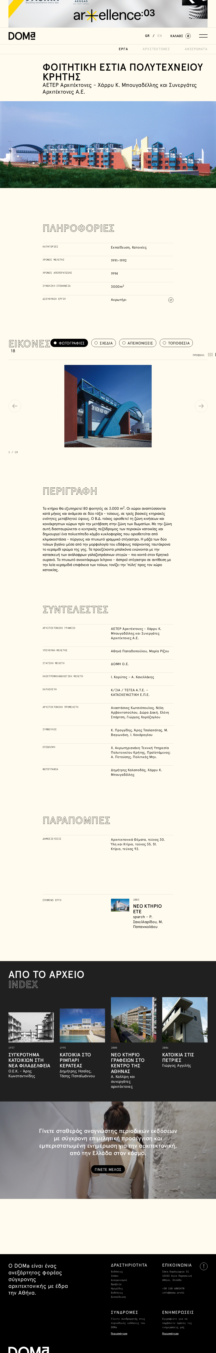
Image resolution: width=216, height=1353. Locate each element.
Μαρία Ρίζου (159, 651)
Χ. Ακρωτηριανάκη (125, 748)
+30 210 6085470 (173, 1288)
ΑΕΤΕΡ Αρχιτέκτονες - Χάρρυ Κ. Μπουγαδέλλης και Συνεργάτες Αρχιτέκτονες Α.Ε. (136, 633)
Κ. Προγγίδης (121, 730)
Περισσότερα (119, 1334)
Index (114, 1276)
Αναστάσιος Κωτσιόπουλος (132, 708)
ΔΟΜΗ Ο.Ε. (120, 664)
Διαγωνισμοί (119, 1280)
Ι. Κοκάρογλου (141, 735)
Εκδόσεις (117, 1272)
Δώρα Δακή (149, 712)
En (159, 36)
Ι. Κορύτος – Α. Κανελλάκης (132, 677)
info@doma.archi (173, 1293)
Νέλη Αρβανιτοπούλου (137, 710)
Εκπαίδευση (118, 1297)
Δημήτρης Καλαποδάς (128, 770)
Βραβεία (116, 1284)
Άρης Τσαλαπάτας (148, 730)
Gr (147, 36)
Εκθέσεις (117, 1293)
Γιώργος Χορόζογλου (143, 717)
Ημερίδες (117, 1288)
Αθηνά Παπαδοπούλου (129, 651)
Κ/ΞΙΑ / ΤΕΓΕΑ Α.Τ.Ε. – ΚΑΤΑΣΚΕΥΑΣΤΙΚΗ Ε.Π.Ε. (130, 692)
